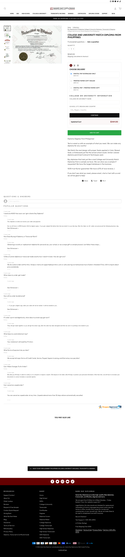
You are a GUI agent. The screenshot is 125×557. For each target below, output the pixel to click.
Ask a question (93, 42)
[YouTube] (67, 481)
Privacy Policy (8, 531)
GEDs (41, 501)
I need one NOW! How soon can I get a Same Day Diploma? (24, 213)
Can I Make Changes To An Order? (15, 366)
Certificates (82, 13)
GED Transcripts (45, 538)
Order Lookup (8, 501)
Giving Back (7, 513)
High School (26, 13)
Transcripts (43, 507)
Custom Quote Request (11, 510)
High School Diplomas (47, 528)
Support (105, 13)
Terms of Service (9, 525)
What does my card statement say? (16, 334)
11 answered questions (76, 42)
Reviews (6, 504)
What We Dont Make (10, 516)
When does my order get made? (15, 275)
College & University (40, 13)
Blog (113, 13)
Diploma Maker (45, 519)
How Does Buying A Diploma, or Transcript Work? (20, 236)
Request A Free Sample (11, 507)
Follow (5, 216)
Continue (94, 115)
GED (17, 13)
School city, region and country (83, 106)
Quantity (71, 45)
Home (12, 13)
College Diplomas (45, 522)
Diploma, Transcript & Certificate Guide (16, 535)
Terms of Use (87, 530)
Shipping (70, 56)
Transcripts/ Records (58, 13)
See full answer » (13, 228)
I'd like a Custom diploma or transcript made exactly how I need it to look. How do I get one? (35, 256)
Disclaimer (7, 522)
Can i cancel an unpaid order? (14, 385)
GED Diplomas (44, 535)
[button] (8, 230)
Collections (76, 27)
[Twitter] (57, 481)
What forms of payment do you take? (16, 350)
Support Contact (9, 495)
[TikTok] (72, 481)
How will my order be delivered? (14, 296)
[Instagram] (62, 481)
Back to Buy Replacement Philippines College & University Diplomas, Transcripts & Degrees (64, 468)
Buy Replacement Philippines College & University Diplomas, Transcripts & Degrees (91, 29)
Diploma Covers (94, 13)
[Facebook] (52, 481)
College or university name (80, 99)
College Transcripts (46, 525)
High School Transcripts (47, 531)
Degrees (71, 13)
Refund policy (8, 528)
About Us (7, 498)
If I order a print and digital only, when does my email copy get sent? (27, 317)
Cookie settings (62, 550)
